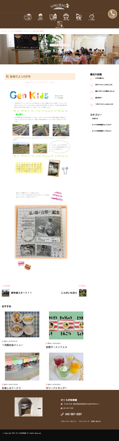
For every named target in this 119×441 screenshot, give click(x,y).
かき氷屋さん (99, 78)
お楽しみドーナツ (11, 388)
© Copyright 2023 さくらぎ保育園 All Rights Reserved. (22, 433)
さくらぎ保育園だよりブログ (101, 124)
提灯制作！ (99, 97)
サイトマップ (84, 421)
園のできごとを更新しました (105, 91)
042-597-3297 (73, 414)
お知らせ (95, 118)
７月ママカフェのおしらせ (104, 104)
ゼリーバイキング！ (56, 388)
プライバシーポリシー (69, 421)
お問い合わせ (96, 421)
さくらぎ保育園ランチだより (59, 45)
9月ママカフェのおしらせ (103, 84)
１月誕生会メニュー (12, 345)
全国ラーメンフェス (56, 347)
